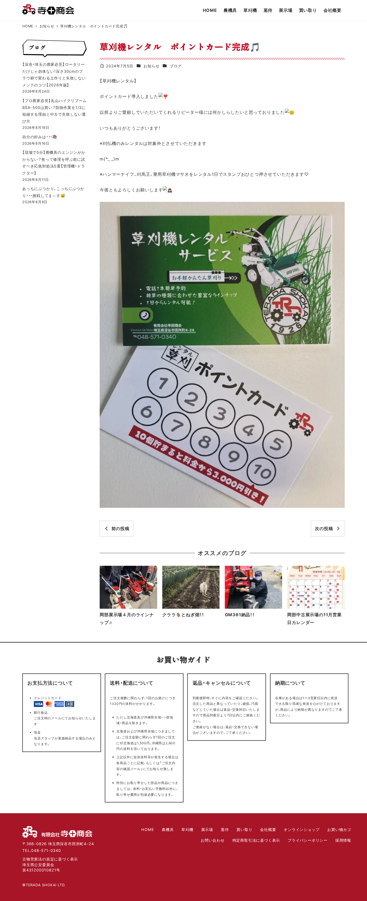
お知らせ (151, 66)
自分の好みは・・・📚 (39, 136)
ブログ (176, 66)
